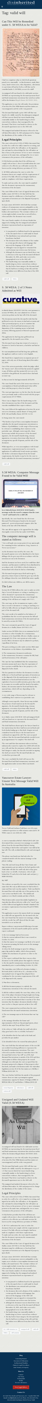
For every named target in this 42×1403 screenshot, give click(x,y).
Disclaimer (19, 1400)
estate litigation (8, 1088)
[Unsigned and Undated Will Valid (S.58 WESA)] (21, 1125)
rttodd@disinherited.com (14, 1398)
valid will (6, 279)
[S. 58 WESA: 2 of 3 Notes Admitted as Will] (21, 300)
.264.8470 (31, 1398)
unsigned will (25, 1329)
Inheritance (20, 1088)
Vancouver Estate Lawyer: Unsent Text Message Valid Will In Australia (20, 781)
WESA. (32, 599)
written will (7, 1091)
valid (20, 1199)
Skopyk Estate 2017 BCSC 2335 (26, 100)
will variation (15, 1333)
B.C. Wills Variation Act (10, 1329)
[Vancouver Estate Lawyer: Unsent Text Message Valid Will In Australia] (21, 806)
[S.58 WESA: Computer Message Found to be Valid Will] (21, 493)
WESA (35, 168)
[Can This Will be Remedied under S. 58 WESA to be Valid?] (21, 52)
